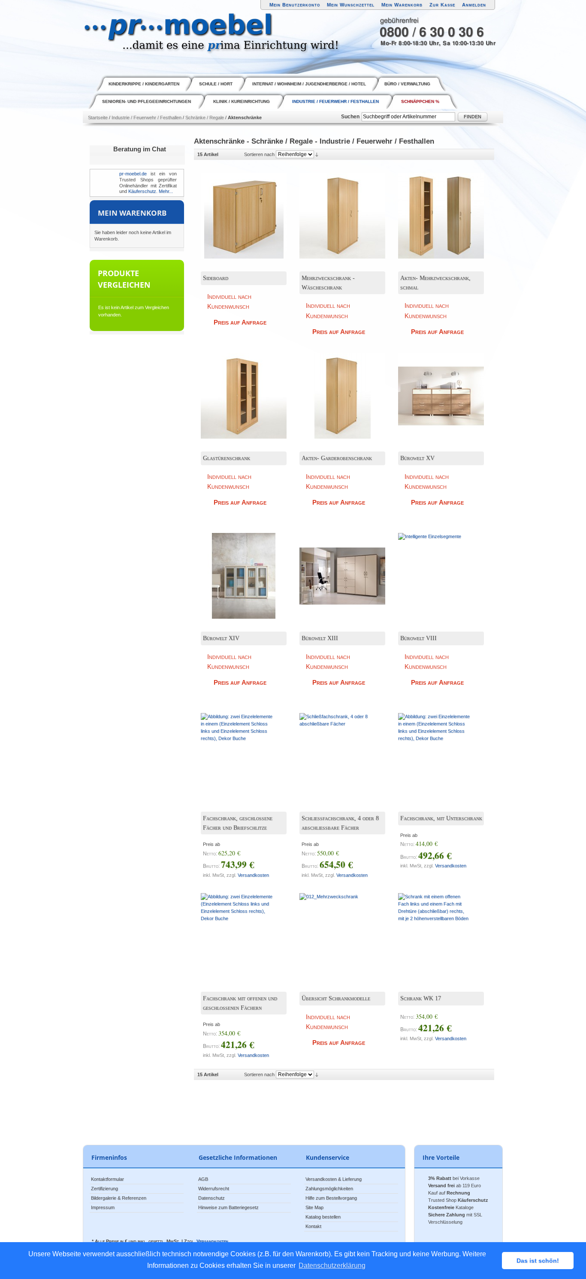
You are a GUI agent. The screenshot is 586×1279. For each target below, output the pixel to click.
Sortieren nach (259, 154)
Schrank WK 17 (420, 998)
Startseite (98, 117)
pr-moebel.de (133, 173)
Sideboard (215, 278)
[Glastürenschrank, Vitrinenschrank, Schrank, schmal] (434, 209)
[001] (335, 209)
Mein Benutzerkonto (294, 4)
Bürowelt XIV (221, 638)
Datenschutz (211, 1198)
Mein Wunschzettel (351, 4)
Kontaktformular (107, 1179)
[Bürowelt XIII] (335, 569)
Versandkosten (253, 875)
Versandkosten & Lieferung (333, 1179)
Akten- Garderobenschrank (337, 458)
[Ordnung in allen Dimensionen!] (237, 569)
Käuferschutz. (142, 191)
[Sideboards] (434, 389)
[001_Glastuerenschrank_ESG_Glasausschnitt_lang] (237, 389)
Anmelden (474, 4)
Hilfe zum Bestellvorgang (331, 1198)
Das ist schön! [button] (538, 1260)
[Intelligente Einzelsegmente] (434, 569)
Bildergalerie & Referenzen (118, 1198)
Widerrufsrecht (213, 1188)
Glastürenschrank (226, 458)
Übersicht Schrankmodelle (336, 998)
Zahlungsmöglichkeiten (329, 1188)
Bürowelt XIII (320, 638)
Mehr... (166, 191)
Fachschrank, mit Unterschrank (441, 818)
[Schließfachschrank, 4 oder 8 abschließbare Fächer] (335, 749)
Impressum (103, 1207)
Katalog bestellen (323, 1216)
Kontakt (313, 1226)
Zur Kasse (442, 4)
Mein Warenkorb (402, 4)
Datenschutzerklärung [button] (332, 1265)
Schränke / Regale (204, 117)
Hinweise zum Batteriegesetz (228, 1207)
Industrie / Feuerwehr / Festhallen (146, 117)
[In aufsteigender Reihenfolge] (316, 154)
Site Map (314, 1207)
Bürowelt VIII (418, 638)
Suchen (350, 117)
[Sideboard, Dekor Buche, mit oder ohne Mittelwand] (237, 209)
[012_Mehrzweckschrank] (335, 929)
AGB (203, 1179)
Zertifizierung (104, 1188)
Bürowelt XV (417, 458)
